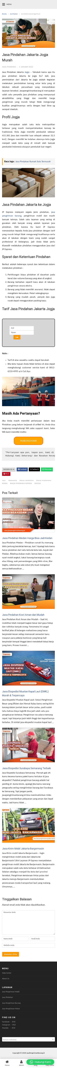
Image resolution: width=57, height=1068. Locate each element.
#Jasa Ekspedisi (27, 480)
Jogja (27, 72)
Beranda (4, 14)
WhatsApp (47, 469)
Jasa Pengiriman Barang (11, 1003)
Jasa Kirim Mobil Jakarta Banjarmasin (23, 848)
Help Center (6, 973)
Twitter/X (35, 469)
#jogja (38, 483)
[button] (40, 1062)
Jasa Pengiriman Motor (11, 1009)
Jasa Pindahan (14, 14)
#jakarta (13, 480)
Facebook (23, 469)
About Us (5, 979)
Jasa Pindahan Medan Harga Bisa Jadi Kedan (27, 538)
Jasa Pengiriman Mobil (10, 992)
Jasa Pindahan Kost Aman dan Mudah (23, 614)
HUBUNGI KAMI (28, 441)
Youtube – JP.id (8, 1028)
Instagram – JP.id (8, 1025)
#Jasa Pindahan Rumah (21, 483)
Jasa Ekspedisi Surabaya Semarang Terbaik (26, 768)
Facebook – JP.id (8, 1022)
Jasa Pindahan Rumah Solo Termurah (33, 161)
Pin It (7, 474)
